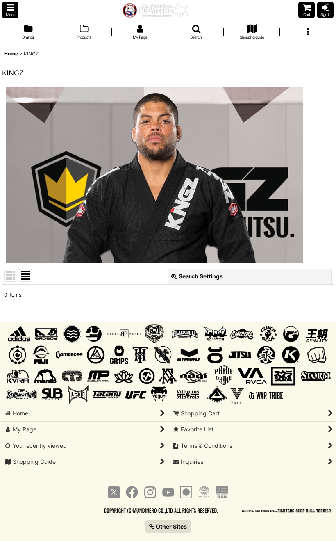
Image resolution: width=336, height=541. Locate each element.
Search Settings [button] (201, 276)
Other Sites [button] (170, 526)
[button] (10, 10)
